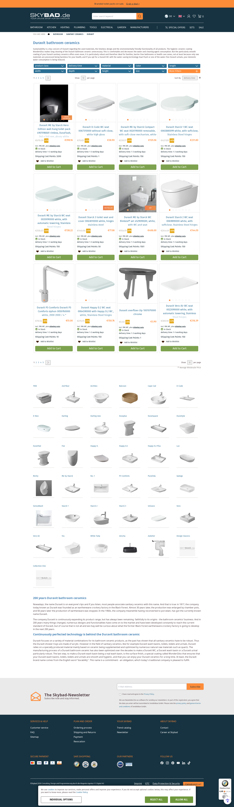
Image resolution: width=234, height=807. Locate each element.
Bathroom (58, 34)
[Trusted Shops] (77, 764)
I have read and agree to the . (138, 694)
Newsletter (122, 732)
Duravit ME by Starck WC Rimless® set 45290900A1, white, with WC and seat (137, 221)
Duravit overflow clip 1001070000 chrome (137, 312)
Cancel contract (193, 784)
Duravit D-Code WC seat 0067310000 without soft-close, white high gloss (96, 131)
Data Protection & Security (166, 783)
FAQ (32, 732)
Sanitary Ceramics (75, 34)
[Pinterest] (172, 762)
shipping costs (54, 146)
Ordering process (83, 727)
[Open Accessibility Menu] (227, 800)
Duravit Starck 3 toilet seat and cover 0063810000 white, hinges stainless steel (96, 221)
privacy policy (181, 703)
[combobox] (114, 16)
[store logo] (50, 16)
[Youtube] (178, 762)
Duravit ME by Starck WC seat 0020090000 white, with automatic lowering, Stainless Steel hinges (54, 221)
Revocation (79, 741)
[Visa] (39, 762)
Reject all (156, 800)
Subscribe (195, 686)
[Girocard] (52, 762)
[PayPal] (46, 762)
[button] (170, 16)
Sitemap (34, 736)
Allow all (182, 800)
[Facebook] (162, 762)
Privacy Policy (149, 694)
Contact (164, 727)
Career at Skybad (169, 732)
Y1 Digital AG (99, 783)
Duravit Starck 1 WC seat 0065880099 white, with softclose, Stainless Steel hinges (179, 131)
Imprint (138, 783)
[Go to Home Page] (48, 34)
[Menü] (229, 780)
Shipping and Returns (85, 732)
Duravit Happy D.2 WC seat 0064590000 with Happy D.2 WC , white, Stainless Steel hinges (96, 311)
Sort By (178, 78)
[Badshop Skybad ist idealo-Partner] (120, 764)
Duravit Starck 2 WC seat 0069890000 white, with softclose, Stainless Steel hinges (179, 221)
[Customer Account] (188, 16)
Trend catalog (124, 727)
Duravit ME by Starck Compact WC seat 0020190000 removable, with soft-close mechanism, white (137, 131)
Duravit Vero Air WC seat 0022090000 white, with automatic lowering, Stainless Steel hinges (179, 311)
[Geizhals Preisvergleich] (129, 764)
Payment (78, 736)
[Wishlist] (194, 16)
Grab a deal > (133, 4)
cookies (51, 789)
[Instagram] (167, 762)
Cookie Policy (82, 792)
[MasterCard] (32, 762)
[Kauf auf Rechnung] (59, 762)
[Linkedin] (183, 762)
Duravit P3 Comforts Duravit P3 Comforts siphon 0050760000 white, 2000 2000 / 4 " (54, 311)
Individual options (61, 800)
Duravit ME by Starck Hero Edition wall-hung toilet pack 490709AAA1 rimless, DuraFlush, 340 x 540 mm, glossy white (54, 131)
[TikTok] (189, 763)
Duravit (90, 34)
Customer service (39, 727)
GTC (147, 783)
